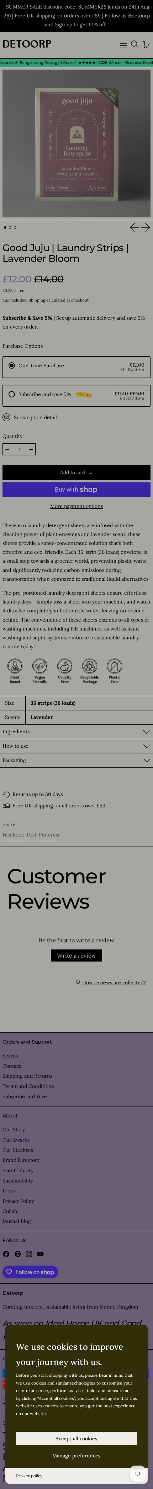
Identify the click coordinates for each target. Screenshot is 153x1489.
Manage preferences (76, 1455)
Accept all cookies (76, 1438)
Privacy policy (29, 1475)
